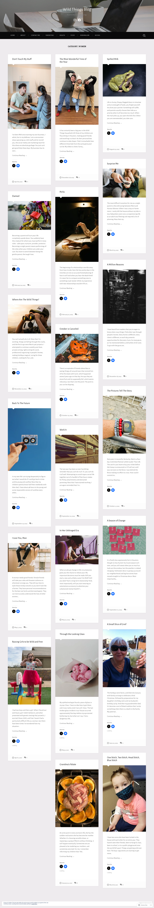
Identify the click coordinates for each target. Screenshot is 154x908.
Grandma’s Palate (68, 764)
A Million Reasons (115, 264)
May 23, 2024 (66, 620)
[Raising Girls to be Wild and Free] (29, 675)
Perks (62, 192)
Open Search (144, 35)
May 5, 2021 (65, 750)
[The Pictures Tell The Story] (124, 424)
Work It (63, 430)
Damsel (15, 196)
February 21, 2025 (67, 314)
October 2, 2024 (114, 506)
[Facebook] (79, 19)
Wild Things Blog (77, 9)
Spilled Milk (112, 59)
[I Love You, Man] (29, 557)
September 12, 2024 (115, 610)
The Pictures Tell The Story (119, 391)
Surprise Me (112, 163)
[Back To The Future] (29, 439)
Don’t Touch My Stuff (21, 59)
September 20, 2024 (68, 516)
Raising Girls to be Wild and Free (27, 642)
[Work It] (76, 449)
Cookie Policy (34, 904)
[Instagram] (74, 19)
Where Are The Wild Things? (25, 299)
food (73, 35)
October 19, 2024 (67, 415)
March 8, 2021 (113, 885)
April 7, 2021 (18, 758)
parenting (50, 35)
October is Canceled (69, 329)
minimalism (84, 35)
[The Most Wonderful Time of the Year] (76, 96)
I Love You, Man (19, 538)
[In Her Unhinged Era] (76, 550)
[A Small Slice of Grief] (124, 658)
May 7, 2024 (18, 627)
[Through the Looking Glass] (76, 668)
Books (97, 35)
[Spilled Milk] (124, 80)
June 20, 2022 (113, 743)
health (62, 35)
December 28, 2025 (68, 177)
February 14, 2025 (20, 285)
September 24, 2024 (21, 523)
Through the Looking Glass (72, 634)
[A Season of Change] (124, 540)
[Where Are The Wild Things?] (29, 319)
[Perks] (76, 229)
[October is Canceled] (76, 348)
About (23, 35)
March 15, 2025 (113, 250)
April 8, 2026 (18, 182)
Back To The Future (21, 403)
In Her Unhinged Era (69, 530)
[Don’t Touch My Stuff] (29, 96)
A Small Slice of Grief (116, 624)
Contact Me (35, 35)
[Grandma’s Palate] (76, 798)
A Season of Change (116, 520)
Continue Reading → (19, 155)
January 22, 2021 (67, 883)
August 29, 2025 (114, 149)
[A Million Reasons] (124, 297)
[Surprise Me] (124, 183)
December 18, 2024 (115, 376)
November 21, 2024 (21, 389)
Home (13, 35)
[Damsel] (29, 215)
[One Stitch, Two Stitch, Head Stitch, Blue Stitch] (124, 798)
